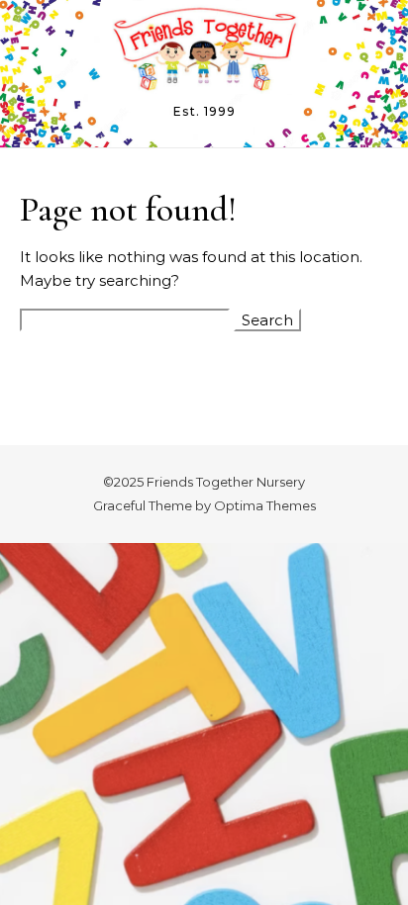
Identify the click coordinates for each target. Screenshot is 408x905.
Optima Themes (265, 505)
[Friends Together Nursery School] (204, 51)
